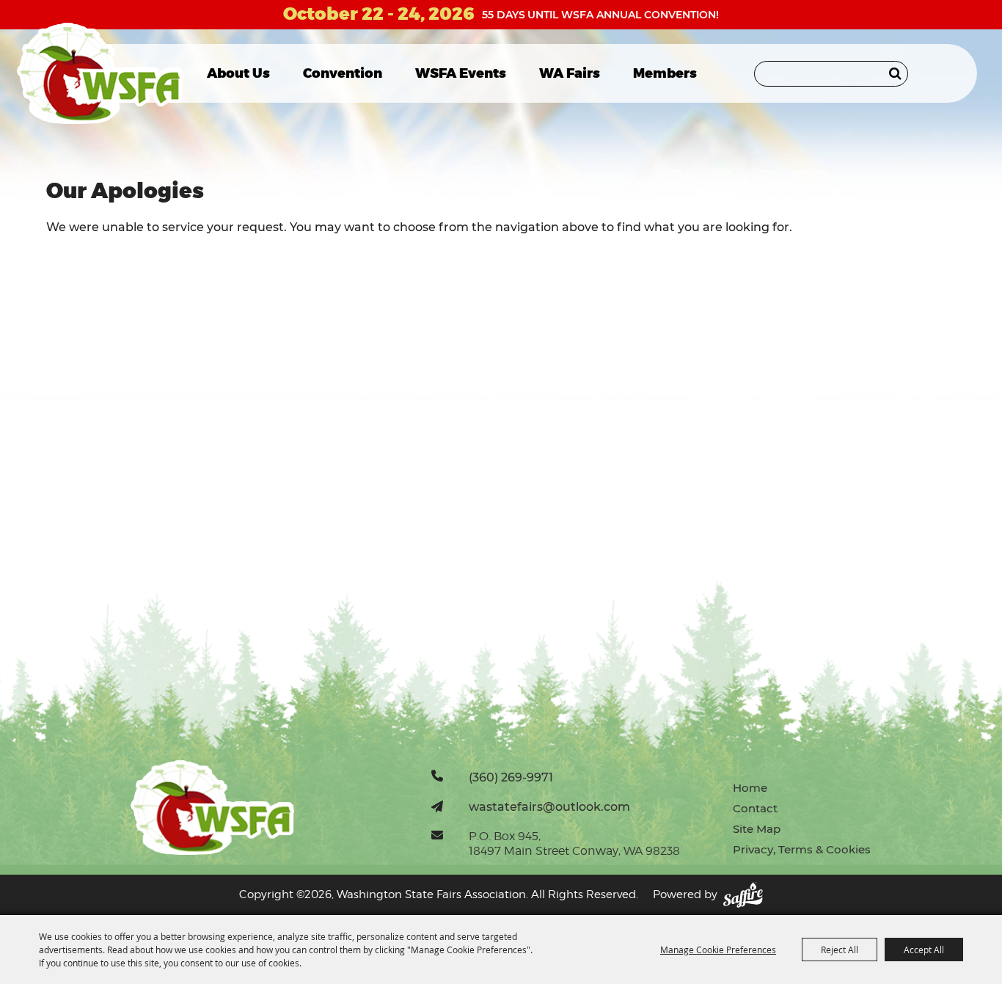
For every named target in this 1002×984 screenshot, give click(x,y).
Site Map (756, 829)
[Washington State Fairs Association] (100, 73)
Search (895, 73)
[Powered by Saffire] (743, 895)
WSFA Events (460, 73)
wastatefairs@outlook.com (549, 806)
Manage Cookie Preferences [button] (718, 949)
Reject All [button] (839, 949)
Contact (755, 808)
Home (750, 788)
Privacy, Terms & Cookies (802, 849)
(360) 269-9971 (511, 777)
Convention (342, 73)
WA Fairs (569, 73)
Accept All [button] (924, 949)
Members (665, 73)
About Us (238, 73)
